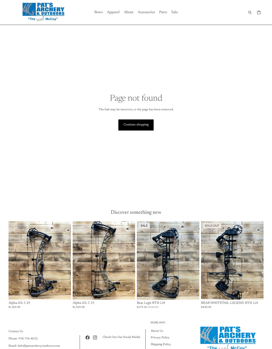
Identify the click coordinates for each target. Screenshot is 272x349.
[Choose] (64, 293)
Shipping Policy (161, 344)
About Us (157, 330)
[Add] (193, 293)
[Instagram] (95, 337)
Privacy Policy (160, 337)
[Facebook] (87, 337)
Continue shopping (136, 124)
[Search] (250, 12)
